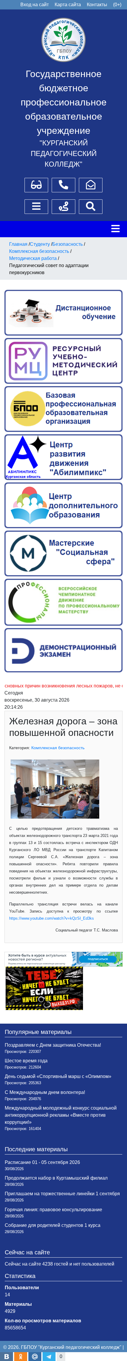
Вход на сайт (34, 4)
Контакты (97, 4)
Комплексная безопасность (57, 747)
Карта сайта (68, 4)
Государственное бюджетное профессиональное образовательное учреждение (64, 102)
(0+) (117, 4)
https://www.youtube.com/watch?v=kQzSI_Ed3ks (51, 918)
